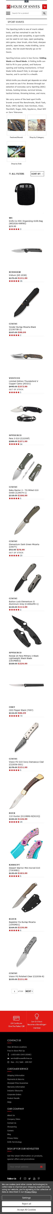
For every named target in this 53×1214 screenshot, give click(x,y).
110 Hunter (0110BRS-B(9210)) (24, 816)
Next (28, 991)
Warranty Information (16, 1087)
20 (21, 555)
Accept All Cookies (26, 1209)
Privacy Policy (30, 1192)
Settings (26, 1197)
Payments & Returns (15, 1079)
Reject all (26, 1203)
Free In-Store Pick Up (16, 1051)
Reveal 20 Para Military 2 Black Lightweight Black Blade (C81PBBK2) (23, 658)
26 (21, 281)
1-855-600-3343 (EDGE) (21, 1055)
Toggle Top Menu (26, 1)
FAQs (9, 1102)
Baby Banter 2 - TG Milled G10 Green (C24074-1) (23, 491)
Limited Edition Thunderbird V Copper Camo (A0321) (23, 382)
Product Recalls (13, 1098)
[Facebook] (20, 1179)
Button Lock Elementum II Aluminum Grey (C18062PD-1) (23, 602)
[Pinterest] (39, 1179)
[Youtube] (34, 1179)
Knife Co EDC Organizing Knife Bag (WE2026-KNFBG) (26, 222)
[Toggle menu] (8, 12)
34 (21, 444)
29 (21, 822)
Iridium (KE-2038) (18, 275)
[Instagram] (25, 1179)
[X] (29, 1179)
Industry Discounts (15, 1091)
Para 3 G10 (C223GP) (19, 438)
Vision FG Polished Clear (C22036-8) (26, 976)
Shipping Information (15, 1075)
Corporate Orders (14, 1094)
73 (21, 716)
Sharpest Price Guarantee (17, 1083)
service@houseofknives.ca (21, 1058)
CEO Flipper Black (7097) (21, 710)
